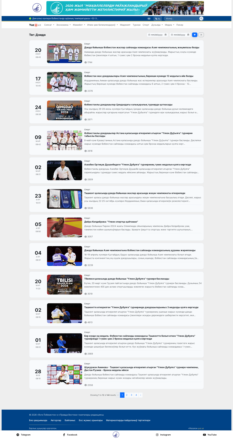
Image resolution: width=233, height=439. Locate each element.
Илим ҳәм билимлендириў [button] (101, 24)
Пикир (179, 24)
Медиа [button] (169, 24)
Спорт (146, 24)
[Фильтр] (194, 34)
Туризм (137, 24)
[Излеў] (201, 18)
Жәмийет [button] (78, 24)
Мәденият (125, 24)
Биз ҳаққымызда (38, 420)
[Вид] (149, 18)
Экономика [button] (62, 24)
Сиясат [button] (48, 24)
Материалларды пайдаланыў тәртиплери (128, 420)
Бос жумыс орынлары (91, 420)
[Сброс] (201, 34)
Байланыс (70, 420)
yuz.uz (201, 428)
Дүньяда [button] (156, 24)
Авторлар (56, 420)
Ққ (159, 19)
